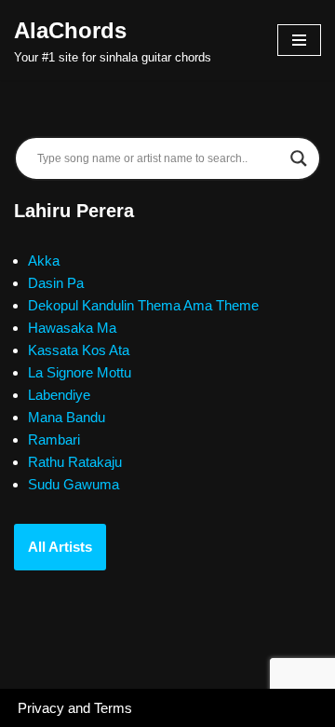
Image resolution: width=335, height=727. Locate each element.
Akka (44, 260)
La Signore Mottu (79, 372)
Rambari (54, 439)
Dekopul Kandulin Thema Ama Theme (143, 305)
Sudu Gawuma (73, 484)
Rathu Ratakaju (75, 462)
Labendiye (59, 395)
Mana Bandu (66, 417)
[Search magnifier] (299, 158)
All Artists (60, 547)
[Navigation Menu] (299, 40)
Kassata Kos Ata (78, 350)
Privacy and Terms (75, 708)
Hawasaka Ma (72, 328)
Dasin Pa (56, 283)
